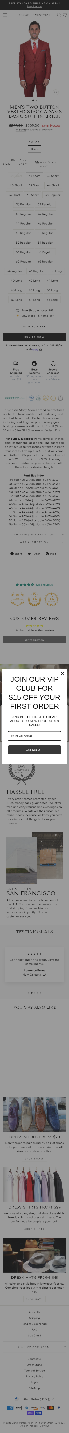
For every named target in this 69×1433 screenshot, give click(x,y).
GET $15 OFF (34, 749)
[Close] (62, 673)
